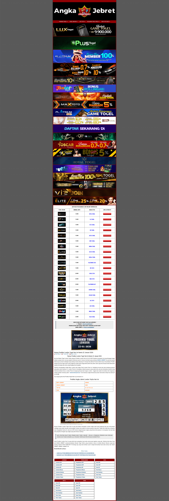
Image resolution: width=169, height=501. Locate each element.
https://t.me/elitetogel (87, 324)
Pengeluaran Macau (80, 469)
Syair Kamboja (79, 492)
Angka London (74, 354)
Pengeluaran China (80, 474)
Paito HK (58, 488)
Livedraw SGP (59, 465)
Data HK (98, 467)
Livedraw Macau (59, 469)
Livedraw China (59, 474)
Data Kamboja (99, 472)
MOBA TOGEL (92, 246)
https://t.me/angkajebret (89, 327)
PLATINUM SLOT (92, 284)
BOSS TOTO (92, 273)
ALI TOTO (92, 300)
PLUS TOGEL (92, 316)
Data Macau (98, 469)
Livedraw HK (58, 467)
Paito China (58, 495)
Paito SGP (58, 485)
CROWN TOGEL (92, 289)
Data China (98, 474)
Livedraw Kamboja (60, 472)
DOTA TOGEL (92, 214)
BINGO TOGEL (92, 311)
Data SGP (98, 465)
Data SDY (98, 462)
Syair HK (78, 488)
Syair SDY (78, 483)
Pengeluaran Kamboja (81, 472)
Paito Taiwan (58, 497)
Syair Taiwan (79, 497)
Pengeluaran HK (79, 467)
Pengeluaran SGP (80, 465)
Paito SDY (58, 483)
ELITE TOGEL (92, 251)
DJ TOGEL (92, 219)
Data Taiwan (99, 477)
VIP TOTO (92, 268)
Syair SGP (78, 485)
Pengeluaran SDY (80, 462)
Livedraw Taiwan (59, 477)
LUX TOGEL (92, 306)
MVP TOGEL (92, 241)
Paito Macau (58, 490)
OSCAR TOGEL (92, 295)
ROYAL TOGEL (92, 257)
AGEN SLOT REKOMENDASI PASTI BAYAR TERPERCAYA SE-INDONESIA (75, 453)
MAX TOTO (92, 278)
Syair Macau (78, 490)
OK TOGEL (92, 230)
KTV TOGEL (92, 224)
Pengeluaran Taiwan (80, 477)
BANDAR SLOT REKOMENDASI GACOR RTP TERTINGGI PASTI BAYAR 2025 (76, 455)
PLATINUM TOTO (92, 262)
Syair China (78, 495)
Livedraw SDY (59, 462)
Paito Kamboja (59, 492)
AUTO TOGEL (92, 235)
